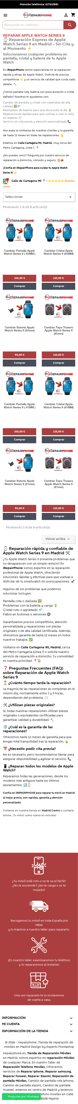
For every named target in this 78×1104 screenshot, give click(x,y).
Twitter (21, 1012)
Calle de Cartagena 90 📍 (29, 181)
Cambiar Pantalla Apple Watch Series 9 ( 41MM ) (19, 406)
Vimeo (47, 1012)
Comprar (19, 286)
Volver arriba (58, 539)
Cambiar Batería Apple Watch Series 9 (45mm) (20, 329)
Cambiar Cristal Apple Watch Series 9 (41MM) (59, 406)
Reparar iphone (32, 1071)
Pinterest (38, 1012)
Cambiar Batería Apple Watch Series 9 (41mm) (20, 482)
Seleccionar (39, 197)
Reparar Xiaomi (39, 1076)
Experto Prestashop (60, 1047)
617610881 (51, 4)
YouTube (30, 1012)
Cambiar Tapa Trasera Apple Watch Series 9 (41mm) (58, 484)
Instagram (55, 1012)
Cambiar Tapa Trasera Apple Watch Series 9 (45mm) (58, 330)
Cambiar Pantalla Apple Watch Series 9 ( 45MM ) (19, 252)
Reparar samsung (58, 1071)
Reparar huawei (14, 1076)
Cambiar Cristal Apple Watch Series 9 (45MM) (59, 252)
